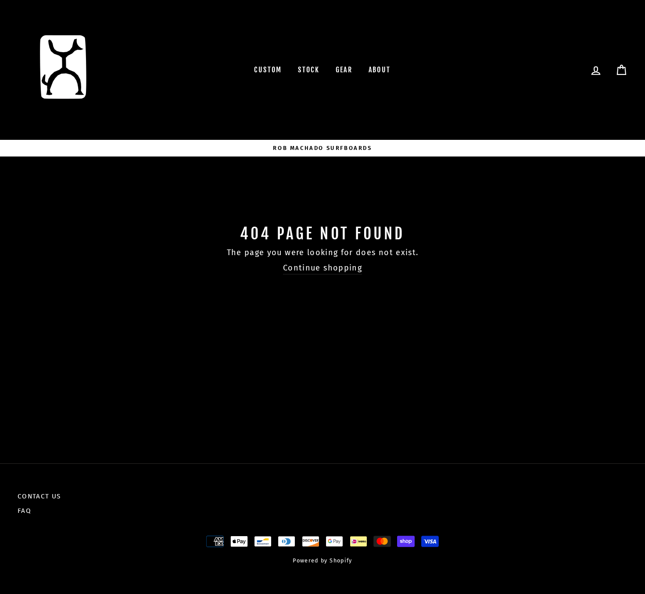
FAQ (24, 511)
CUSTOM (268, 69)
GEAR (344, 69)
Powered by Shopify (322, 560)
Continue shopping (322, 268)
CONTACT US (39, 496)
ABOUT (380, 69)
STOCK (308, 69)
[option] (322, 148)
